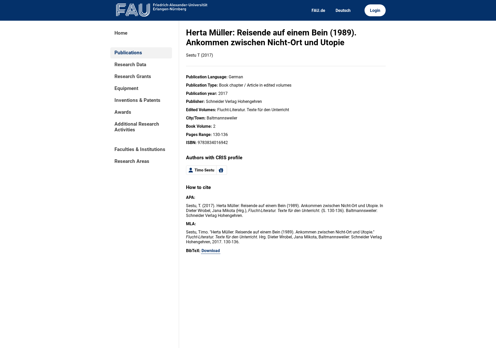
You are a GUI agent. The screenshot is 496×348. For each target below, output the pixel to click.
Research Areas (131, 161)
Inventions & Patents (137, 100)
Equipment (126, 88)
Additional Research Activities (136, 127)
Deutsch (343, 10)
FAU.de (318, 10)
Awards (122, 112)
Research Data (130, 64)
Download (211, 250)
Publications (128, 53)
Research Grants (132, 76)
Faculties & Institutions (139, 149)
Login (375, 10)
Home (120, 33)
